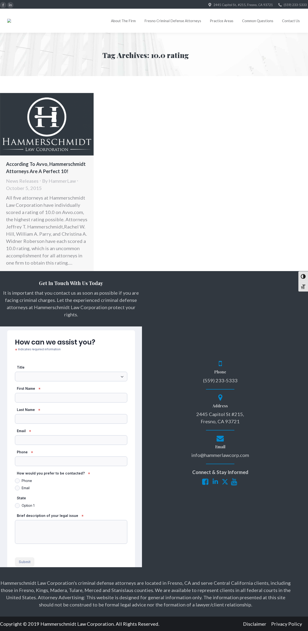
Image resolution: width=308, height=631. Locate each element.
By (59, 181)
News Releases (22, 181)
